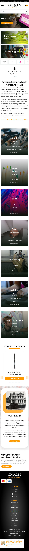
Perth (15, 496)
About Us (14, 513)
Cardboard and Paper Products (14, 149)
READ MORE (16, 441)
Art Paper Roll (14, 235)
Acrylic (14, 204)
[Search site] (26, 11)
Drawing (15, 168)
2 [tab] (14, 76)
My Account (14, 502)
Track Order (14, 505)
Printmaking (14, 259)
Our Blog (14, 518)
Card (14, 237)
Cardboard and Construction (14, 240)
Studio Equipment (14, 320)
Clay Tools (14, 296)
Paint (14, 198)
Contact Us (14, 516)
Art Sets (14, 207)
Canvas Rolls (14, 331)
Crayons (14, 174)
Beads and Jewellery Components (14, 146)
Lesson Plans (14, 179)
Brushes (14, 210)
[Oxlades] (14, 6)
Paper (14, 229)
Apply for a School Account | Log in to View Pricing (14, 119)
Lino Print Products (14, 270)
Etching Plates (14, 265)
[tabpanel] (14, 71)
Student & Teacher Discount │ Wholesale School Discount (14, 1)
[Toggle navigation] (2, 6)
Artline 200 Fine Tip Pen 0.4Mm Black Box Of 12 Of (14, 373)
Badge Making (14, 143)
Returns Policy (14, 525)
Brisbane (15, 489)
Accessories (15, 171)
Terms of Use (14, 520)
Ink (14, 268)
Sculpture (14, 290)
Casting (15, 293)
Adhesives (14, 141)
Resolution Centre (14, 507)
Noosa (15, 491)
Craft (14, 138)
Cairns (15, 494)
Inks (14, 177)
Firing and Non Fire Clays (14, 298)
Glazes (14, 301)
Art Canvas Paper (14, 232)
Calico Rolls (14, 329)
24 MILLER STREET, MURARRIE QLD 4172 (15, 531)
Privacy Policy (14, 523)
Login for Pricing (14, 378)
